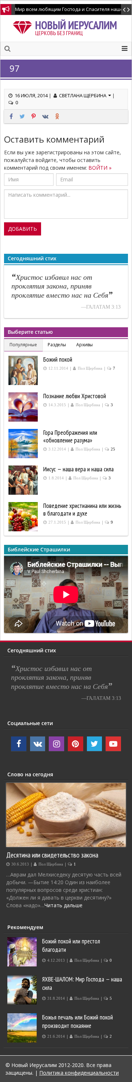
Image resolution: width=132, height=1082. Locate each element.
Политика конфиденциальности (79, 1072)
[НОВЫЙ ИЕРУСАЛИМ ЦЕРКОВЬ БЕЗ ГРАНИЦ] (24, 26)
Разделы (57, 345)
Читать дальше (63, 905)
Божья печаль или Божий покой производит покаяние (77, 1021)
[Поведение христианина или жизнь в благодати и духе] (24, 516)
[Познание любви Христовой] (24, 407)
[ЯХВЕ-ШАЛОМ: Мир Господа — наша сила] (22, 989)
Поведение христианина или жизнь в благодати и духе (82, 509)
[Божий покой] (24, 370)
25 (113, 449)
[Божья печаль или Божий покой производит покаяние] (22, 1028)
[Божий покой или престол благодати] (22, 951)
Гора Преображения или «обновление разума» (70, 436)
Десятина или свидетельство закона (52, 854)
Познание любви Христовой (74, 396)
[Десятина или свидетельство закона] (66, 815)
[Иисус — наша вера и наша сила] (24, 480)
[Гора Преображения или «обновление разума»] (24, 443)
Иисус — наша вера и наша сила (78, 469)
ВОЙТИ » (99, 167)
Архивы (84, 345)
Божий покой (57, 359)
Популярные (23, 345)
